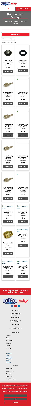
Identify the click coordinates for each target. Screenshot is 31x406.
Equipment (8, 335)
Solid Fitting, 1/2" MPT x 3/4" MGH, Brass (8, 244)
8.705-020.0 (23, 238)
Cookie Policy (9, 376)
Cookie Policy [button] (20, 389)
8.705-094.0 (8, 192)
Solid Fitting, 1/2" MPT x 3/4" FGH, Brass (23, 212)
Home (6, 21)
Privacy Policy (9, 373)
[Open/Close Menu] (24, 4)
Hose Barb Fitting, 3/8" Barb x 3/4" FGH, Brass (8, 157)
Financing (8, 348)
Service (8, 345)
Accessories (9, 340)
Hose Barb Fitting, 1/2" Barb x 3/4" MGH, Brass (23, 94)
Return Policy (9, 368)
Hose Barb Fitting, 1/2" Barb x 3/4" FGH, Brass (8, 94)
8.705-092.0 (8, 96)
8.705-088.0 (23, 192)
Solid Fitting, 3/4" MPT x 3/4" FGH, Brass (23, 267)
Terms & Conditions (11, 379)
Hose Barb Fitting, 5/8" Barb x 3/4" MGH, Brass (23, 189)
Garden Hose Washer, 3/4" (23, 61)
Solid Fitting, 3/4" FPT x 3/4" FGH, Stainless (8, 267)
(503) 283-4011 (15, 324)
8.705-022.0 (23, 215)
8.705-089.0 (23, 128)
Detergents (9, 343)
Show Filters (15, 34)
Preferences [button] (25, 391)
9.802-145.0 (8, 247)
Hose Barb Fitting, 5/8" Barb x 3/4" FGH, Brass (8, 189)
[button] (15, 352)
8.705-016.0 (23, 63)
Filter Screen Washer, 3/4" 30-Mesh (8, 62)
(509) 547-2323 (15, 317)
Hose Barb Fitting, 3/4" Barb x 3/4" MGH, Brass (23, 125)
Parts (10, 21)
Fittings (16, 21)
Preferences (15, 402)
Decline (15, 399)
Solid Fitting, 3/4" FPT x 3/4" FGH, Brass (23, 236)
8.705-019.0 (8, 215)
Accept (15, 395)
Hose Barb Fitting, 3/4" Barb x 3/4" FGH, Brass (8, 125)
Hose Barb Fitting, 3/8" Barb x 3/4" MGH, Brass (23, 157)
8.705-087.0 (23, 96)
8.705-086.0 (23, 160)
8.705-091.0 (8, 160)
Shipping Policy (10, 371)
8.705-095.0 (8, 128)
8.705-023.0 (23, 270)
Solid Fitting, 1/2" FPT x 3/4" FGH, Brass (8, 212)
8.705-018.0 (8, 270)
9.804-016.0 (8, 65)
